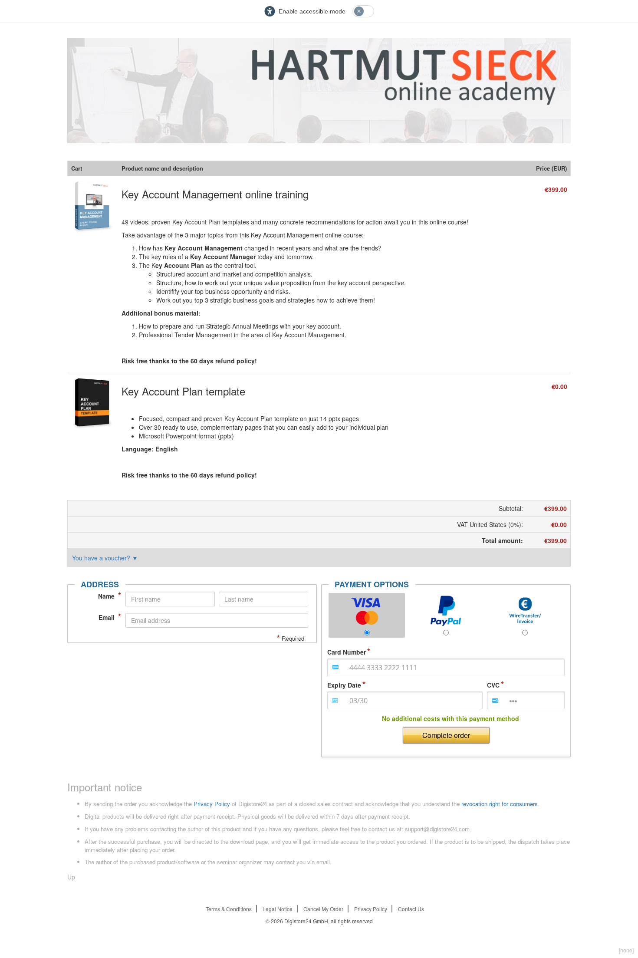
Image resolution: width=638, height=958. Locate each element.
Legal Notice (278, 908)
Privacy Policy (212, 804)
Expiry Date (344, 685)
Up (71, 876)
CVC (493, 685)
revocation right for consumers (499, 804)
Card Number (346, 652)
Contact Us (411, 908)
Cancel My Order (323, 908)
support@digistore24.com (437, 829)
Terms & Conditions (229, 908)
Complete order (446, 735)
